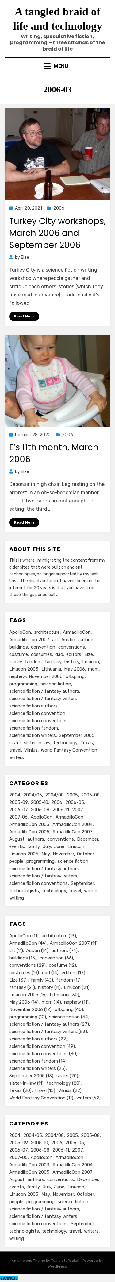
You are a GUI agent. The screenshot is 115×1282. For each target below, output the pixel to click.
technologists (24, 890)
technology (65, 743)
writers (16, 757)
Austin (68, 639)
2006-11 (60, 809)
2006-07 (18, 809)
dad (59, 654)
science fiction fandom (33, 728)
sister (15, 743)
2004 (14, 795)
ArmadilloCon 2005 (29, 832)
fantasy (53, 661)
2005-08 (90, 795)
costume (18, 654)
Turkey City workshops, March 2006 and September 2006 (57, 233)
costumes (41, 654)
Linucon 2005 (23, 669)
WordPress (57, 1266)
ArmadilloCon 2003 (29, 824)
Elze (88, 654)
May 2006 (74, 669)
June (59, 846)
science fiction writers (32, 735)
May (45, 854)
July (47, 846)
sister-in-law (37, 743)
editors (73, 654)
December (87, 839)
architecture (47, 632)
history (71, 661)
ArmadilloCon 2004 (72, 824)
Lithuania (51, 669)
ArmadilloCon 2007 (29, 639)
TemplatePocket (65, 1260)
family (15, 661)
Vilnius (31, 750)
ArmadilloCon (77, 632)
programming (23, 684)
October (85, 854)
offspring (75, 676)
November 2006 (46, 676)
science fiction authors (33, 706)
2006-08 (40, 809)
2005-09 (18, 802)
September (82, 883)
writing (16, 898)
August (17, 839)
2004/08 (54, 795)
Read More (24, 316)
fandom (33, 661)
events (16, 846)
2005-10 (39, 802)
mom (93, 669)
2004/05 (32, 795)
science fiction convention (37, 713)
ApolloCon (20, 632)
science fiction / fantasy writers (43, 698)
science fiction (55, 684)
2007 (77, 809)
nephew (17, 676)
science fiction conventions (38, 720)
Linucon (90, 661)
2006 (58, 208)
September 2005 (76, 735)
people (16, 861)
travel (15, 750)
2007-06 (18, 817)
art (55, 639)
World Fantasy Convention (69, 750)
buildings (18, 647)
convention (43, 647)
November (63, 854)
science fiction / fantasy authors (44, 691)
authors (86, 639)
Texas (86, 743)
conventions (71, 647)
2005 (72, 795)
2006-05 (74, 802)
